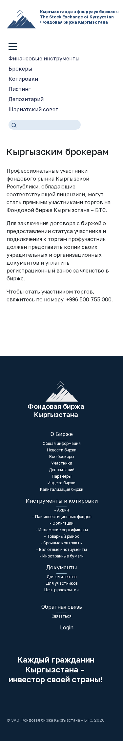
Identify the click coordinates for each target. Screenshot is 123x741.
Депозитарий (26, 99)
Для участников (61, 583)
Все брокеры (61, 456)
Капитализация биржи (61, 489)
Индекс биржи (61, 482)
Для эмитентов (61, 576)
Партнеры (62, 476)
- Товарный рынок (61, 536)
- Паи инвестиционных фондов (61, 516)
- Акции (61, 510)
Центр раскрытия (61, 589)
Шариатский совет (33, 109)
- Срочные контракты (61, 542)
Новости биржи (61, 449)
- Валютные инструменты (61, 549)
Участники (61, 463)
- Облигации (61, 523)
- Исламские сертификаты (61, 529)
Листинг (20, 89)
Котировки (23, 79)
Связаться (61, 616)
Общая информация (62, 443)
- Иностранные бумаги (61, 556)
